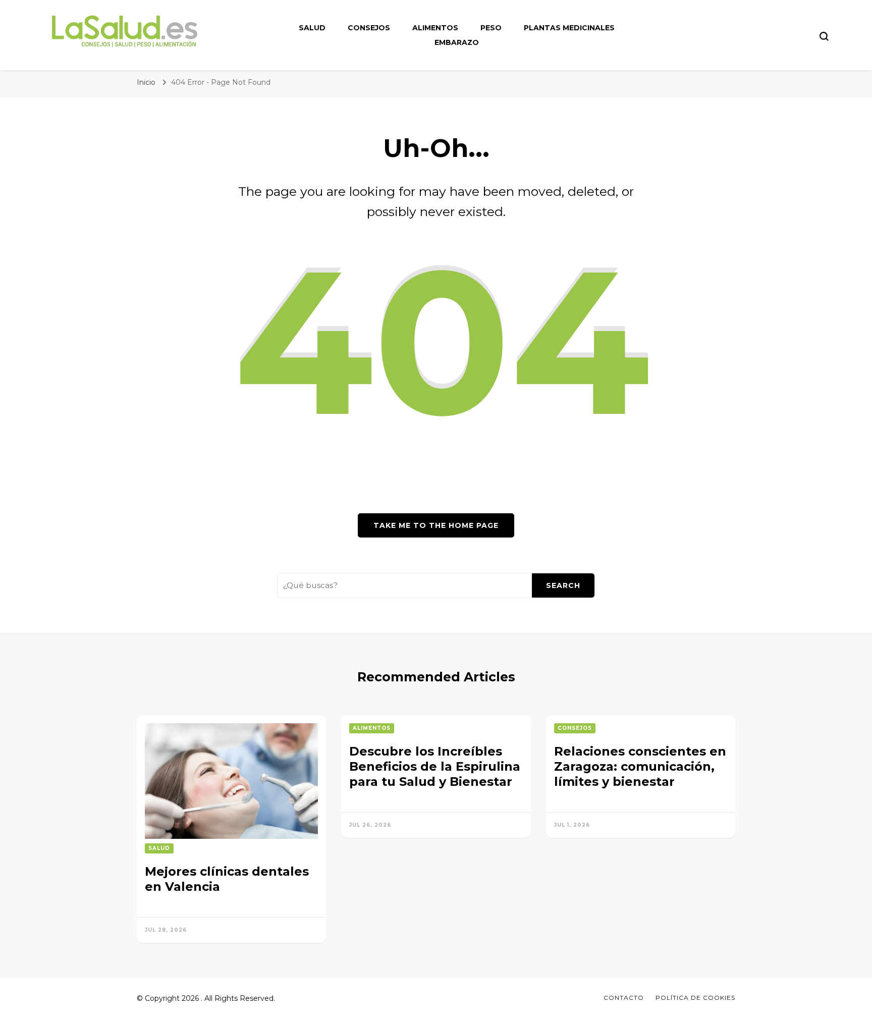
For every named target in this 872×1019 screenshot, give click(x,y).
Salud (312, 27)
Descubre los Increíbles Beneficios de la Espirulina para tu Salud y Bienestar (434, 766)
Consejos (369, 27)
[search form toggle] (824, 36)
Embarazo (456, 42)
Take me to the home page (436, 525)
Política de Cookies (695, 997)
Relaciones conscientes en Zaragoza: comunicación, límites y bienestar (640, 766)
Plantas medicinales (569, 27)
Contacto (624, 997)
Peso (491, 27)
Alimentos (435, 27)
